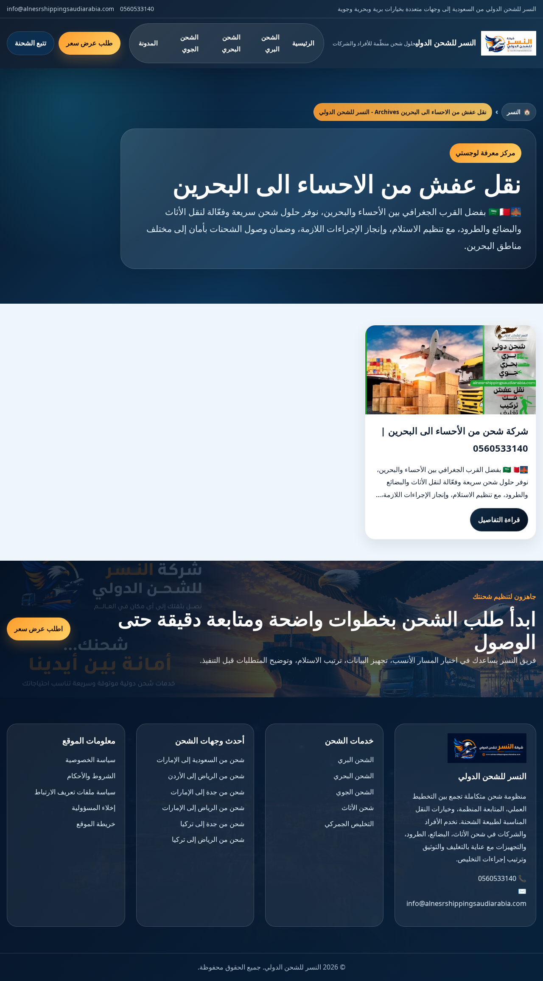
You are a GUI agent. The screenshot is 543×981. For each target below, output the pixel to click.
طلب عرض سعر (89, 43)
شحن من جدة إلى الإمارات (207, 792)
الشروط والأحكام (91, 775)
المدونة (148, 43)
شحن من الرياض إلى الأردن (206, 775)
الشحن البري (270, 43)
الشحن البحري (231, 43)
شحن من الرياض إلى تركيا (208, 839)
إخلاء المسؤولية (93, 807)
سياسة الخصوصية (90, 759)
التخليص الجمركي (349, 823)
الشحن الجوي (189, 43)
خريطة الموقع (95, 823)
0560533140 (137, 9)
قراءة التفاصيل (499, 519)
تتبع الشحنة (30, 43)
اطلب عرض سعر (38, 628)
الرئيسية (303, 43)
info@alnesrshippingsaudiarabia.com (60, 9)
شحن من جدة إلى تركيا (212, 823)
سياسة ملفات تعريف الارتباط (74, 792)
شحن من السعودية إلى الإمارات (200, 759)
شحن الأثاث (357, 807)
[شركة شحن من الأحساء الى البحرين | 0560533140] (450, 369)
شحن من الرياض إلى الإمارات (203, 807)
